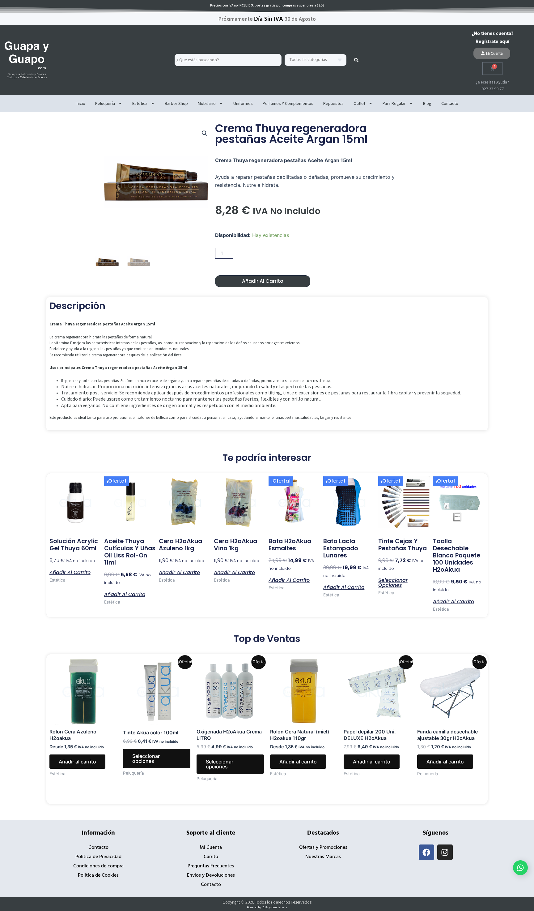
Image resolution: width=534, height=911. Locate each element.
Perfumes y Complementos (288, 103)
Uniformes (243, 103)
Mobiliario (207, 103)
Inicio (80, 103)
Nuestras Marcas (323, 857)
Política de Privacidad (98, 857)
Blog (427, 103)
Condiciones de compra (98, 866)
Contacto (449, 103)
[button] (204, 133)
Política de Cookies (98, 875)
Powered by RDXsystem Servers (267, 907)
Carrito (211, 857)
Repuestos (333, 103)
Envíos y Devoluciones (211, 875)
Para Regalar (394, 103)
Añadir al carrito (262, 281)
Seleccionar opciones (393, 582)
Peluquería (105, 103)
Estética (139, 103)
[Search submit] (356, 60)
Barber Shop (176, 103)
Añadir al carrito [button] (70, 572)
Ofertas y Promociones (323, 848)
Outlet (359, 103)
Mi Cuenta (211, 848)
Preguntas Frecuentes (211, 866)
